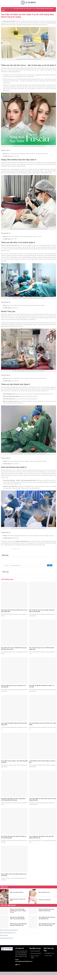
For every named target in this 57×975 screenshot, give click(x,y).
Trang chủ (4, 8)
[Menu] (2, 2)
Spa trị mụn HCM (35, 951)
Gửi (49, 565)
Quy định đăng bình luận (15, 565)
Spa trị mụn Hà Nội (36, 953)
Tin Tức (10, 8)
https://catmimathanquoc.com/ (8, 932)
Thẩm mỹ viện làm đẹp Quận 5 (9, 245)
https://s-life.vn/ (4, 935)
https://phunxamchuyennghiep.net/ (9, 930)
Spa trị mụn (51, 23)
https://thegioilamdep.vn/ (6, 938)
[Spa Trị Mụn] (28, 2)
